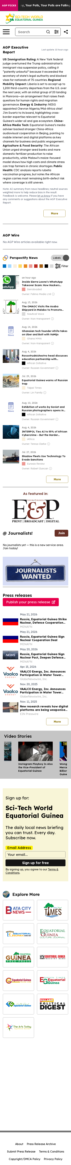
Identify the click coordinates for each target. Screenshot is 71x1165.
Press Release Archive (41, 1144)
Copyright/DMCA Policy (24, 1159)
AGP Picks (9, 5)
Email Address (19, 848)
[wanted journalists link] (35, 511)
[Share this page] (65, 31)
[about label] (23, 289)
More (54, 213)
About (19, 1144)
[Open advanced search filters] (56, 32)
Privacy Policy (53, 1159)
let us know (43, 195)
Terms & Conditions (51, 1151)
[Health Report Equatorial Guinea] (18, 1004)
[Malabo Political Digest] (52, 1004)
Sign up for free (35, 863)
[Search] (48, 32)
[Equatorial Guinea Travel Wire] (18, 980)
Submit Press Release (21, 1151)
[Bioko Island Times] (52, 910)
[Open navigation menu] (6, 31)
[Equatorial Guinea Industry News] (52, 957)
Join (61, 533)
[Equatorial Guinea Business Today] (18, 933)
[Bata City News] (18, 910)
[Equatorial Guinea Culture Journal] (52, 933)
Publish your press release (28, 602)
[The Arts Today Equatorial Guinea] (18, 1027)
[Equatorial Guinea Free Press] (18, 957)
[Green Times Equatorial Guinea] (52, 980)
